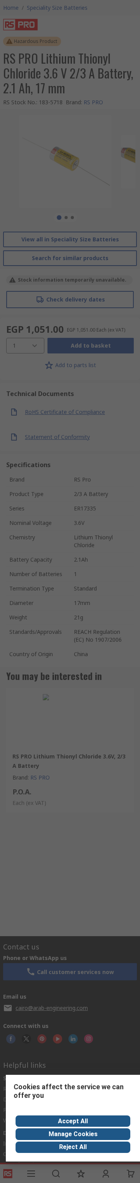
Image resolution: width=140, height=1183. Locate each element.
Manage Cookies (73, 1134)
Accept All (73, 1121)
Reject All (73, 1147)
